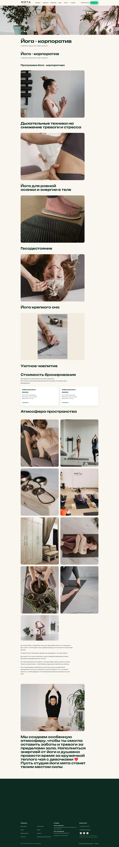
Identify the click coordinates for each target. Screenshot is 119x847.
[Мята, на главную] (26, 3)
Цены (22, 830)
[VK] (87, 833)
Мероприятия (24, 833)
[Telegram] (84, 833)
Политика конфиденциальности (86, 843)
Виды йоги (45, 2)
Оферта (96, 843)
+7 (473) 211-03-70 (84, 2)
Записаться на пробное (52, 815)
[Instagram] (80, 833)
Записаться (94, 2)
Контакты (23, 837)
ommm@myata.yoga (84, 830)
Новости (39, 833)
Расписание (53, 2)
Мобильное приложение (44, 837)
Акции (38, 830)
